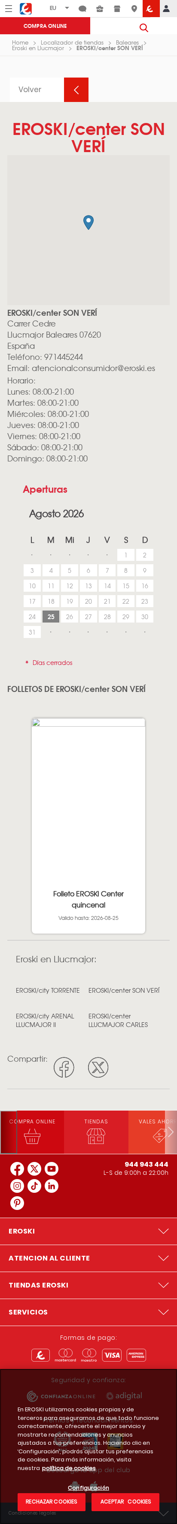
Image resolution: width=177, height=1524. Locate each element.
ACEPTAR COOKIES (125, 1501)
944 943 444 (146, 1164)
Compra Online (45, 25)
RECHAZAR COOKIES (51, 1501)
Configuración (88, 1488)
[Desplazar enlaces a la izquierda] (8, 1132)
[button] (88, 223)
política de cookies (69, 1468)
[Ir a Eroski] (151, 8)
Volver (30, 89)
